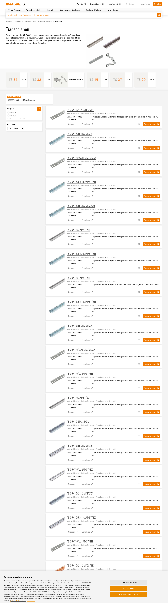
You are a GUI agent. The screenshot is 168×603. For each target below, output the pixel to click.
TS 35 (108, 113)
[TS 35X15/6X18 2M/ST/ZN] (56, 187)
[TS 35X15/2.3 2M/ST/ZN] (56, 499)
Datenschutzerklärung (18, 601)
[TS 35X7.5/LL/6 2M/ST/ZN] (56, 355)
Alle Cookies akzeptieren (128, 594)
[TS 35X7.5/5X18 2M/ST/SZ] (56, 163)
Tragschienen (100, 113)
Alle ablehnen (128, 588)
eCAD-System (11, 124)
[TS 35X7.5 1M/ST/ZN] (56, 283)
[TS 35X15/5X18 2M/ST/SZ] (56, 523)
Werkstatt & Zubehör (31, 21)
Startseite (9, 21)
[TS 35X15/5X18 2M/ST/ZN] (56, 307)
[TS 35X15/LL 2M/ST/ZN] (56, 331)
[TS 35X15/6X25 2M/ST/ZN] (56, 259)
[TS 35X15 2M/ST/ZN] (56, 427)
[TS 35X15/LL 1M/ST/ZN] (56, 139)
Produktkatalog (18, 21)
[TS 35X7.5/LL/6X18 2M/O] (56, 116)
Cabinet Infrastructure (46, 21)
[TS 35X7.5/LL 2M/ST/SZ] (56, 475)
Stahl (114, 113)
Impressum (31, 601)
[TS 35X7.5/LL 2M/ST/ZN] (56, 379)
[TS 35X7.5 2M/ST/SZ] (56, 403)
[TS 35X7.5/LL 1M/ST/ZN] (56, 547)
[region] (84, 587)
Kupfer (114, 569)
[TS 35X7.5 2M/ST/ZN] (56, 235)
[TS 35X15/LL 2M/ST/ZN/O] (56, 211)
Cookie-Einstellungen (128, 582)
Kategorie (10, 108)
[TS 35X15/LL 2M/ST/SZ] (56, 451)
